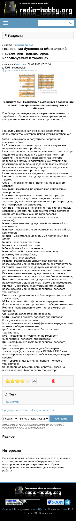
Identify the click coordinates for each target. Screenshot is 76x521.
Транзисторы (23, 44)
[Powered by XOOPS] (55, 502)
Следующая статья (43, 410)
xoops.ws (62, 509)
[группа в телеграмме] (68, 502)
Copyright (7, 509)
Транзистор (11, 401)
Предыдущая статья (15, 410)
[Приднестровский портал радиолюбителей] (14, 502)
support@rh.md (39, 509)
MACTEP (21, 64)
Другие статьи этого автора (19, 70)
